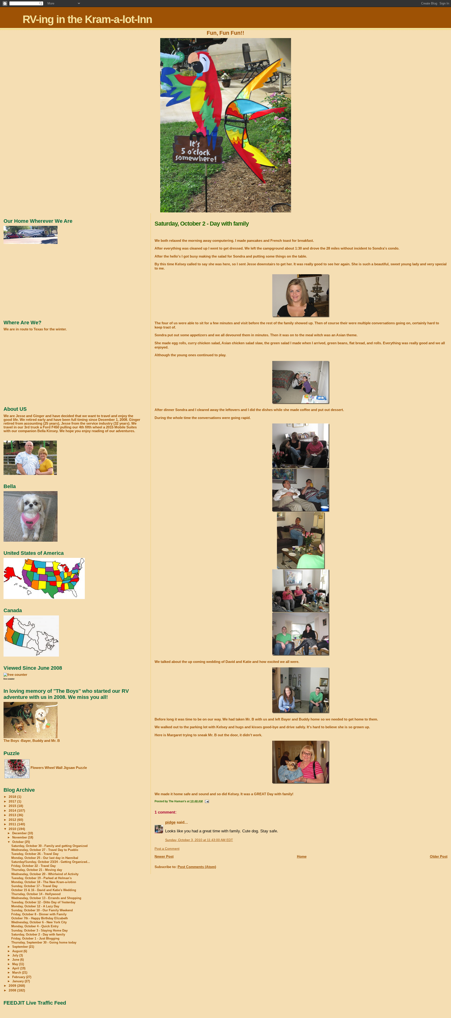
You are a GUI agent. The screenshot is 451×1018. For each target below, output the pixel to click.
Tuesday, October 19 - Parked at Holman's (41, 878)
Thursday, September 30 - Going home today (43, 942)
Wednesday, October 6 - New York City (39, 922)
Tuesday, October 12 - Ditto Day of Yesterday (43, 902)
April (16, 968)
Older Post (438, 856)
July (15, 955)
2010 (13, 829)
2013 (13, 815)
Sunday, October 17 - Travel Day (34, 886)
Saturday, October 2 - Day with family (38, 934)
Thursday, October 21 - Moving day (36, 870)
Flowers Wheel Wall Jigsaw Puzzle (59, 767)
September (20, 946)
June (16, 959)
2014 (13, 810)
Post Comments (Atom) (197, 867)
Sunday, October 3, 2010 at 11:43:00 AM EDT (199, 840)
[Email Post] (206, 801)
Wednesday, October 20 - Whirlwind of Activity (44, 874)
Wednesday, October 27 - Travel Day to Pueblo (44, 850)
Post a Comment (167, 848)
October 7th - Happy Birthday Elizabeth (39, 918)
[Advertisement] (39, 281)
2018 (13, 797)
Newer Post (164, 856)
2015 (13, 806)
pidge (170, 822)
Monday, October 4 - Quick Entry (34, 926)
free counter (9, 679)
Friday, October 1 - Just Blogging (35, 938)
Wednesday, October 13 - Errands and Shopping (46, 898)
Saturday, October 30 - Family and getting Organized (49, 846)
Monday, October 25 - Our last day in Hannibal (44, 858)
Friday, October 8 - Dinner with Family (38, 914)
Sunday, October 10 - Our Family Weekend (42, 910)
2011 (13, 824)
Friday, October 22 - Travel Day (33, 866)
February (19, 977)
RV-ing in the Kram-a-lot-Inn (87, 19)
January (18, 981)
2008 (13, 990)
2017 (13, 801)
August (17, 951)
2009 (13, 985)
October (18, 842)
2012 (13, 820)
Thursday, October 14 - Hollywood (36, 894)
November (20, 837)
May (15, 964)
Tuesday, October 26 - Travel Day (34, 854)
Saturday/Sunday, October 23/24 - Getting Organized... (50, 862)
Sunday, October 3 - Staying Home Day (39, 930)
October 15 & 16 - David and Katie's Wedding (43, 890)
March (17, 972)
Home (302, 856)
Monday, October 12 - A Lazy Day (35, 906)
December (20, 833)
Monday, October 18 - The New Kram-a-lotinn (43, 882)
